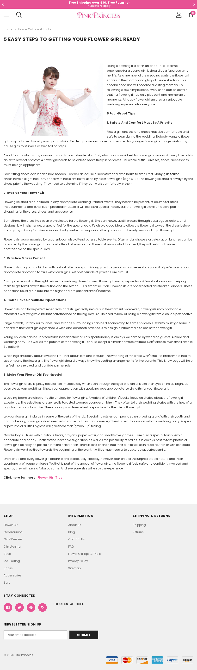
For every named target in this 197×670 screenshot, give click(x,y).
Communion (13, 532)
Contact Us (76, 539)
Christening (12, 546)
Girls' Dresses (13, 539)
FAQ (71, 546)
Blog (71, 532)
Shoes (8, 568)
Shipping (139, 525)
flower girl (35, 244)
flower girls (79, 398)
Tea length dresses (84, 141)
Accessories (12, 575)
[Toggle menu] (6, 15)
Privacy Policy (78, 561)
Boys (7, 554)
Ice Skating (12, 561)
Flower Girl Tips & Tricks (85, 554)
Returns (138, 532)
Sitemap (74, 568)
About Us (74, 525)
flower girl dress (21, 384)
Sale (7, 583)
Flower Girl (11, 525)
